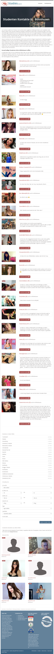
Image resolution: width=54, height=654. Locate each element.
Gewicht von (5, 501)
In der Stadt (5, 516)
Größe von (4, 495)
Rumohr (27, 452)
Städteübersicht (47, 3)
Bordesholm (27, 471)
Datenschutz (43, 650)
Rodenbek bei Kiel (27, 478)
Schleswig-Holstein (16, 609)
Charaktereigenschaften (22, 618)
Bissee (27, 458)
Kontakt (39, 650)
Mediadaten (34, 650)
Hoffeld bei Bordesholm (27, 474)
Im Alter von (5, 490)
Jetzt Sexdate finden (46, 522)
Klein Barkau (27, 461)
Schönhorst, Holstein (27, 443)
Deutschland (9, 609)
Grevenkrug (27, 441)
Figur (3, 506)
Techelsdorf (27, 437)
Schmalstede (27, 447)
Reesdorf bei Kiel (27, 450)
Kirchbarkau (27, 469)
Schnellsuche (20, 615)
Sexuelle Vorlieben (21, 619)
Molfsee (27, 454)
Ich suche (4, 485)
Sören (27, 456)
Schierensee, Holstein (27, 476)
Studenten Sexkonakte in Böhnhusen (28, 609)
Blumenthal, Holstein (27, 445)
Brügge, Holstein (27, 467)
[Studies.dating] (12, 3)
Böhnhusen (37, 61)
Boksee (27, 463)
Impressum (49, 650)
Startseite (40, 3)
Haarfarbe (4, 511)
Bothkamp (27, 465)
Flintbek (27, 439)
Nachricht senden (24, 71)
